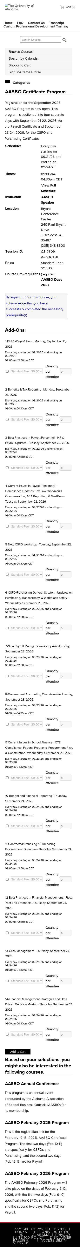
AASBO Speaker (47, 199)
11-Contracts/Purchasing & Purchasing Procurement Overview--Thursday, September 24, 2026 (38, 849)
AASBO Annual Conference (32, 1083)
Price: (9, 262)
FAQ (20, 22)
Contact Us (36, 22)
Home (8, 22)
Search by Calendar (24, 58)
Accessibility (53, 1240)
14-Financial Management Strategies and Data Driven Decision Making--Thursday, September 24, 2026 (39, 1004)
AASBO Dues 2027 (51, 282)
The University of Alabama (50, 1233)
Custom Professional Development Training (35, 26)
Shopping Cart (19, 65)
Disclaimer (60, 1237)
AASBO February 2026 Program (37, 1173)
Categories (21, 82)
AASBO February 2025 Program (37, 1122)
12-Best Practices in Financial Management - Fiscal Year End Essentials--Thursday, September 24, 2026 (39, 902)
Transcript (56, 22)
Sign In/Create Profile (25, 72)
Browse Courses (21, 51)
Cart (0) (70, 7)
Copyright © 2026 (49, 1229)
